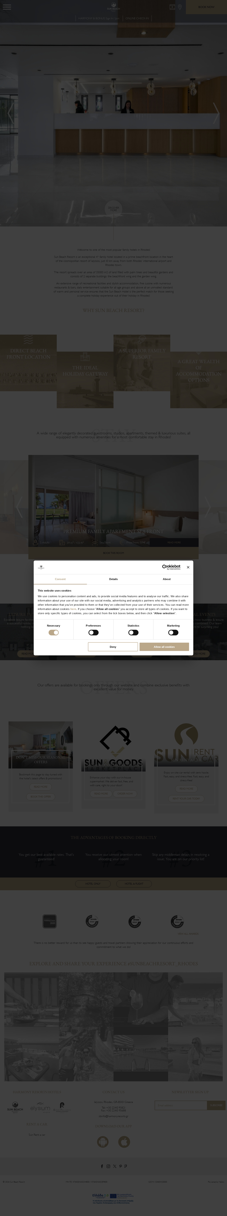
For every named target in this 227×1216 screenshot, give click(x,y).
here (73, 608)
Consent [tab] (60, 579)
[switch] (93, 632)
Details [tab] (113, 579)
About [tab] (167, 579)
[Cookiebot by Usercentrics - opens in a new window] (164, 567)
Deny (113, 646)
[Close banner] (188, 567)
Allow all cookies (164, 646)
